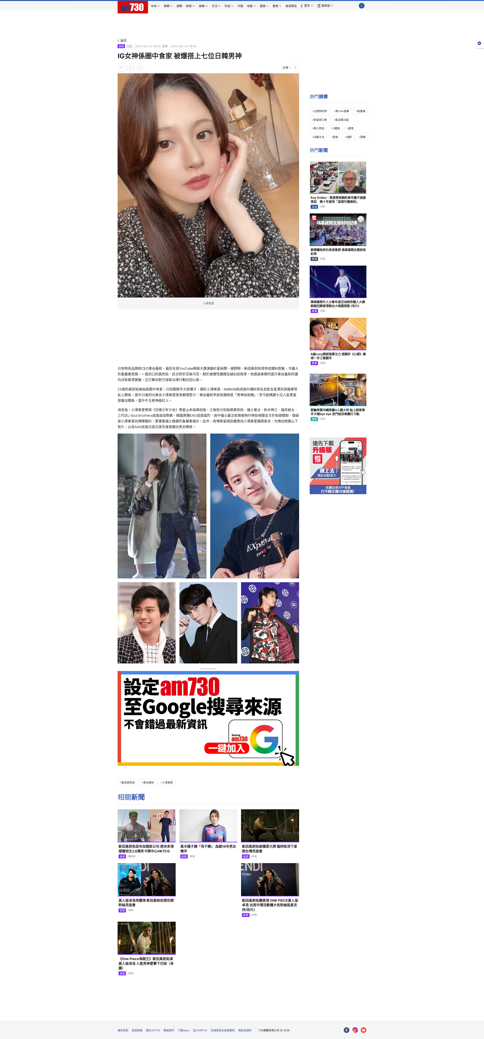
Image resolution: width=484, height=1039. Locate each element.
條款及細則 (244, 1030)
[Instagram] (355, 1030)
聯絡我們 (169, 1030)
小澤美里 (167, 782)
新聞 (314, 258)
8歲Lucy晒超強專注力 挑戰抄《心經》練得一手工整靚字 (338, 356)
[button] (308, 5)
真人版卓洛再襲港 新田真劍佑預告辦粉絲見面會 (146, 902)
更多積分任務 (262, 1015)
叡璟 (351, 128)
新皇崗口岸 (320, 119)
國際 (314, 419)
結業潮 (361, 111)
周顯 (362, 136)
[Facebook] (346, 1030)
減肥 (349, 136)
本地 (314, 206)
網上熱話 (319, 128)
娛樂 (121, 46)
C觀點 (336, 128)
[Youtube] (363, 1030)
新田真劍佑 (128, 782)
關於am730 (153, 1030)
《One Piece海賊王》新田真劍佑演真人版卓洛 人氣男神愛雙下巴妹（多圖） (146, 963)
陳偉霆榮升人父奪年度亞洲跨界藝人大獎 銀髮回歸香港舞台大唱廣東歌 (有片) (338, 304)
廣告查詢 (123, 1030)
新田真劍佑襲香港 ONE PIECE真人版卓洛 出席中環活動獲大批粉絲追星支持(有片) (270, 905)
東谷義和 (148, 782)
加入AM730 (200, 1030)
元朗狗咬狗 (320, 111)
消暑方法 (319, 136)
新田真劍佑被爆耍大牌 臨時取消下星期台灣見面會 (269, 848)
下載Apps (183, 1030)
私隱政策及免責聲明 (223, 1030)
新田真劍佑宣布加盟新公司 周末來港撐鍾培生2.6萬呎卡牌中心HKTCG (146, 848)
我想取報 (137, 1030)
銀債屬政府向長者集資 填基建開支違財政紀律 (338, 252)
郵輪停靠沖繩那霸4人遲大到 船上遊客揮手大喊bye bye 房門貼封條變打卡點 (338, 412)
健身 (335, 136)
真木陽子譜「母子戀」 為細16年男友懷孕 (208, 848)
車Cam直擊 (342, 111)
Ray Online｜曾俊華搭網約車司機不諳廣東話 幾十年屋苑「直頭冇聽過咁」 (338, 200)
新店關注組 (342, 119)
